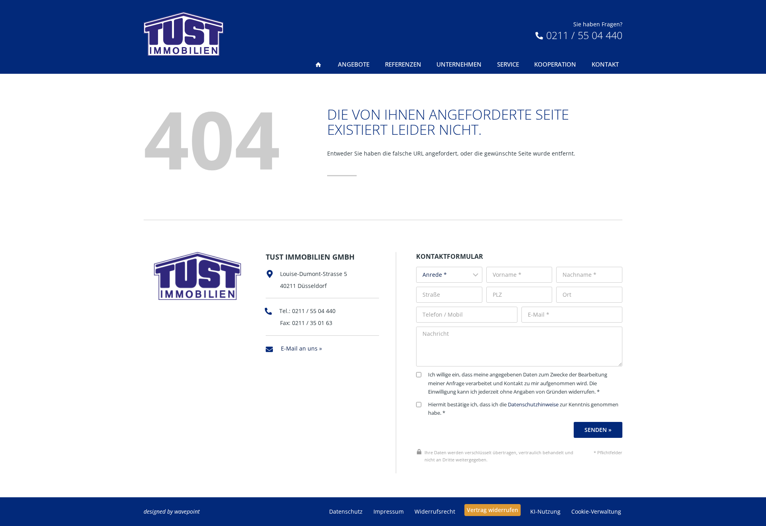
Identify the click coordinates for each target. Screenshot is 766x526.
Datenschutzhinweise (533, 404)
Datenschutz (346, 511)
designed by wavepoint (172, 511)
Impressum (388, 511)
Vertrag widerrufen (492, 510)
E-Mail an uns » (301, 348)
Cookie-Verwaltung (596, 511)
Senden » (598, 429)
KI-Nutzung (545, 511)
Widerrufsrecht (435, 511)
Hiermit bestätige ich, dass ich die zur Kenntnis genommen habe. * (523, 409)
